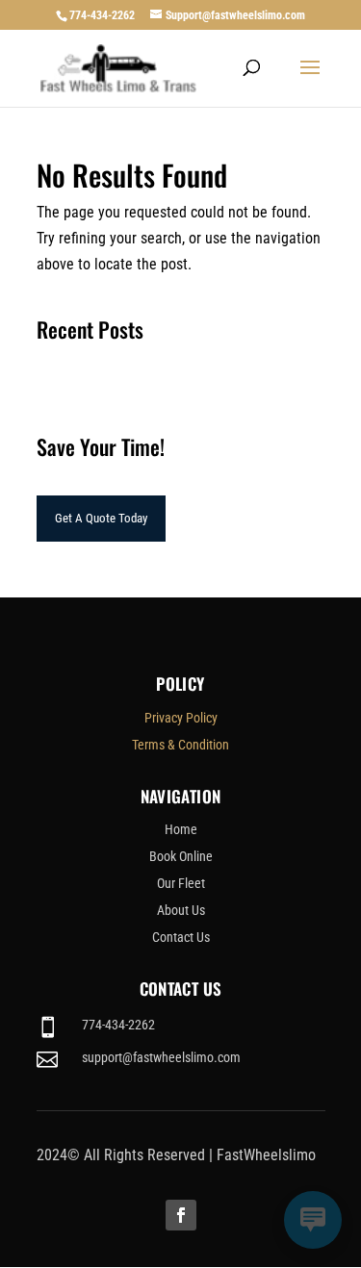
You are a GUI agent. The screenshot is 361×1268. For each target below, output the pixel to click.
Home (181, 829)
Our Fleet (181, 883)
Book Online (181, 856)
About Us (181, 910)
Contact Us (181, 937)
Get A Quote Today (101, 518)
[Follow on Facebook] (181, 1215)
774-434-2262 (102, 15)
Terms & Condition (180, 744)
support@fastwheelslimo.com (161, 1057)
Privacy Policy (181, 717)
